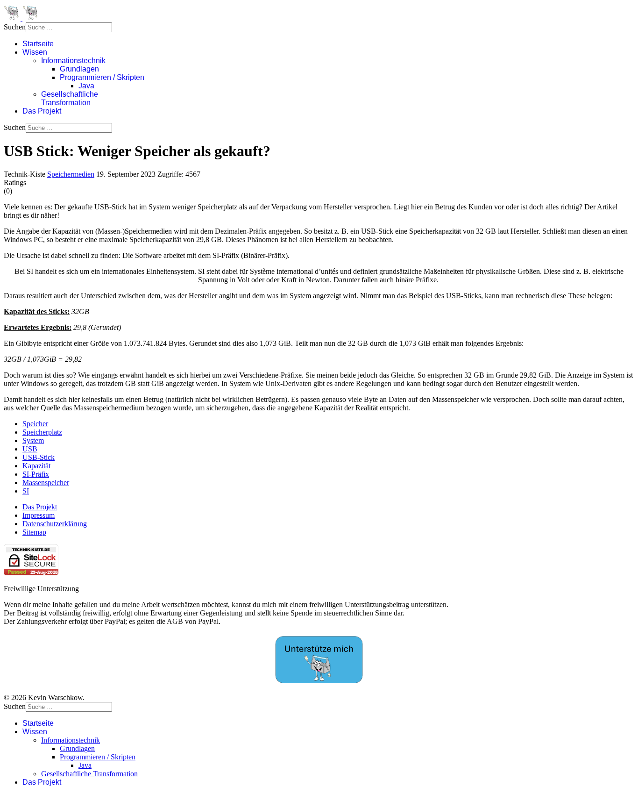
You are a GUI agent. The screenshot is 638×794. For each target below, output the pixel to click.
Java (86, 86)
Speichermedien (70, 174)
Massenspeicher (45, 482)
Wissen (34, 52)
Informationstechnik (73, 60)
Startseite (38, 44)
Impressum (38, 515)
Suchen (15, 27)
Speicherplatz (42, 432)
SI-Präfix (35, 474)
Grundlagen (79, 69)
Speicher (35, 424)
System (33, 440)
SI (25, 491)
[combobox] (69, 27)
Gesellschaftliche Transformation (69, 98)
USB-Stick (38, 457)
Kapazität (36, 466)
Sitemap (34, 532)
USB (29, 449)
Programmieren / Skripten (102, 77)
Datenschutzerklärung (54, 524)
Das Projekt (41, 111)
